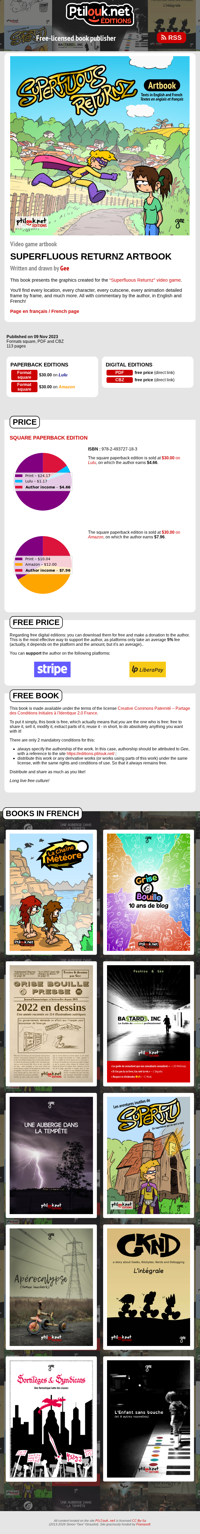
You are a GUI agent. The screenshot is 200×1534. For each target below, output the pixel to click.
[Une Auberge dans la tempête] (51, 1155)
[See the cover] (100, 234)
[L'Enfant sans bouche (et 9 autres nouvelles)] (148, 1419)
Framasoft (143, 1524)
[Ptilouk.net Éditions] (99, 14)
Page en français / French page (44, 311)
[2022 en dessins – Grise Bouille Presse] (51, 1023)
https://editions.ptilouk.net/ (90, 753)
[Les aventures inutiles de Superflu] (148, 1155)
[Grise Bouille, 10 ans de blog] (148, 892)
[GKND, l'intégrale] (148, 1287)
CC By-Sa (139, 1521)
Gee (64, 268)
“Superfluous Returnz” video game (145, 280)
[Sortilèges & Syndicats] (51, 1419)
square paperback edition (49, 438)
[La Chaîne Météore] (51, 892)
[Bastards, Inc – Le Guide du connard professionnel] (148, 1023)
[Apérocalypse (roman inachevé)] (51, 1287)
